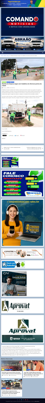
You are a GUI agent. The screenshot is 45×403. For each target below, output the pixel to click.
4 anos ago (5, 87)
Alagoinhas (4, 82)
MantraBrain (37, 401)
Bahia (3, 369)
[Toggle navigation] (2, 52)
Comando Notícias (11, 87)
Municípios (8, 82)
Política (8, 388)
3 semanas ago (5, 395)
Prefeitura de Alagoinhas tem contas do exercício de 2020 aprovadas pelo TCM (34, 148)
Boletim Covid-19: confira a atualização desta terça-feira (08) (12, 148)
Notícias (12, 82)
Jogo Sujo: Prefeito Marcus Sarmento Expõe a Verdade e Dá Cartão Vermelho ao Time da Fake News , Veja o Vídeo (33, 374)
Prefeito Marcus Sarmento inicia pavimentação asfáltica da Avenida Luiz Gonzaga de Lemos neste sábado (11, 392)
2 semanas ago (5, 375)
